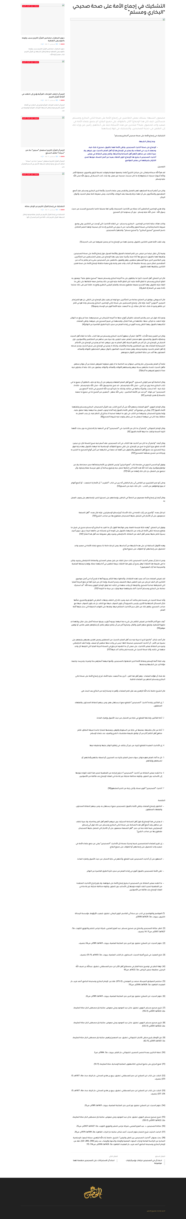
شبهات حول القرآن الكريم (30, 6)
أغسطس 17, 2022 (50, 44)
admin (63, 44)
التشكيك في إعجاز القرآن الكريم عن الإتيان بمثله (45, 207)
